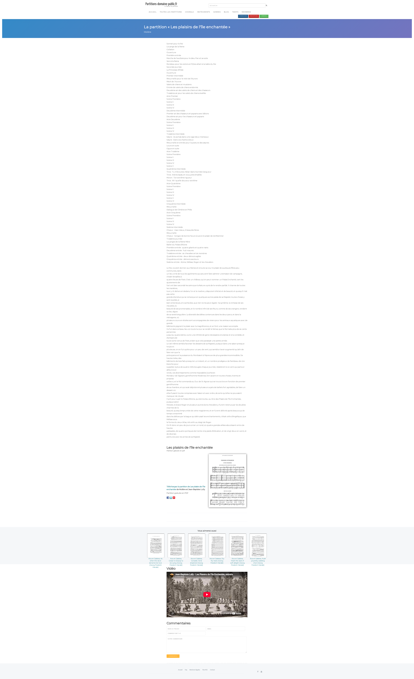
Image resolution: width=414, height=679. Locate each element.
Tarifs (235, 12)
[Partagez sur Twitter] (171, 498)
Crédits (264, 16)
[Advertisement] (186, 469)
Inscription (254, 16)
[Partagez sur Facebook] (168, 498)
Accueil (153, 12)
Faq (186, 670)
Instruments (203, 12)
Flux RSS (205, 670)
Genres (217, 12)
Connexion (243, 16)
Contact (212, 670)
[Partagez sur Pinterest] (174, 498)
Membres (246, 12)
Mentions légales (195, 670)
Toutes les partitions (171, 12)
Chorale (189, 12)
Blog (226, 12)
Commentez (173, 656)
